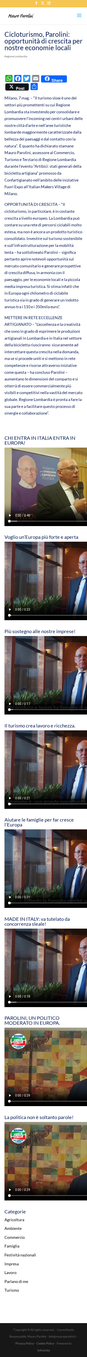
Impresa (11, 1263)
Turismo (11, 1290)
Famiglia (11, 1245)
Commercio (14, 1237)
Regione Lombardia (15, 56)
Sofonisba (43, 1350)
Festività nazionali (20, 1254)
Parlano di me (16, 1281)
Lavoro (10, 1272)
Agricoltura (14, 1219)
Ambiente (13, 1228)
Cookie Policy (45, 1343)
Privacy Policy (24, 1343)
